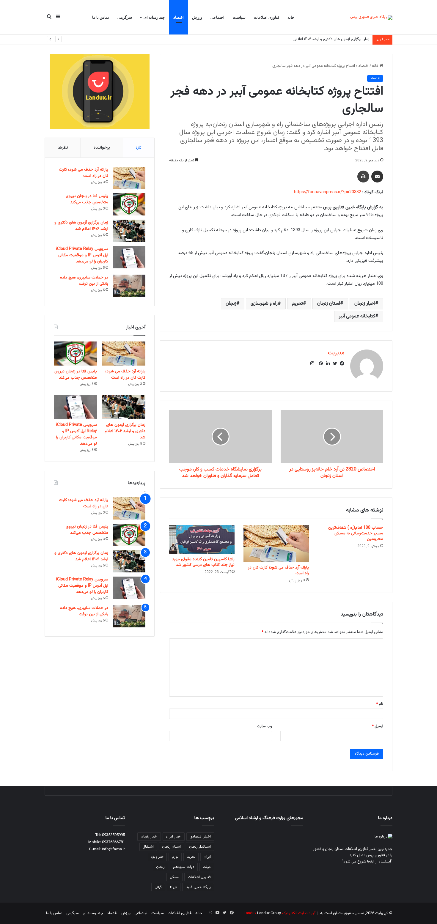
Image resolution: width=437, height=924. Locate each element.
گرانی (158, 887)
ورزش (197, 17)
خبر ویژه (157, 857)
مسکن (174, 877)
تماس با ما (100, 17)
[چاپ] (363, 176)
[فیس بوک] (340, 363)
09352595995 (113, 835)
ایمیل (377, 726)
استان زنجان (328, 303)
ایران (207, 857)
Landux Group (269, 913)
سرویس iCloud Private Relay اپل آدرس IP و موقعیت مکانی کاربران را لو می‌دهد (82, 255)
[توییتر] (333, 363)
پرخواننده (102, 147)
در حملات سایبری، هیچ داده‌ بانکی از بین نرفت (84, 280)
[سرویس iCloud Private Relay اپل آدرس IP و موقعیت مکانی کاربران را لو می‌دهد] (129, 257)
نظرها (63, 147)
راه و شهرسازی (264, 303)
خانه (290, 17)
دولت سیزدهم (183, 867)
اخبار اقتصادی (200, 836)
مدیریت (336, 353)
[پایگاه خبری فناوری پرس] (371, 17)
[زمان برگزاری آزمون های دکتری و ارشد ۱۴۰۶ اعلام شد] (129, 231)
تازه (139, 147)
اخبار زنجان (364, 303)
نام (379, 704)
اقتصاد (178, 17)
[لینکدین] (326, 363)
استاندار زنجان (200, 846)
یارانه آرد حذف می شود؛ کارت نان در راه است (278, 570)
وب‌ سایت (264, 726)
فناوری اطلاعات (266, 17)
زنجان (231, 303)
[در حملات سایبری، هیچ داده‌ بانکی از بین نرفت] (129, 286)
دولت (207, 867)
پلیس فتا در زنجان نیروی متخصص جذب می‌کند (87, 199)
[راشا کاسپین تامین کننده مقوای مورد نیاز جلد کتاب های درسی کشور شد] (202, 539)
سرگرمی (124, 17)
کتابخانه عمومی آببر (357, 316)
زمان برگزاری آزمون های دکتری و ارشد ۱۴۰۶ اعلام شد (329, 39)
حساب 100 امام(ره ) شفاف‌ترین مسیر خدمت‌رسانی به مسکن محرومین (355, 533)
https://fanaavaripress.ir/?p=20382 (327, 192)
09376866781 (113, 842)
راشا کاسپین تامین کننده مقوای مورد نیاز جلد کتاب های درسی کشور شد (203, 562)
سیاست (239, 17)
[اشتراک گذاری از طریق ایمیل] (377, 176)
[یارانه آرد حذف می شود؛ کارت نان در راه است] (276, 543)
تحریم (297, 303)
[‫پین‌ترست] (319, 363)
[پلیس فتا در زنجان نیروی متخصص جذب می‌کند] (129, 204)
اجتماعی (217, 17)
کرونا (173, 887)
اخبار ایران (173, 836)
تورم (175, 857)
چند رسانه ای (154, 17)
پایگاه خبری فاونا (198, 887)
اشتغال (148, 846)
